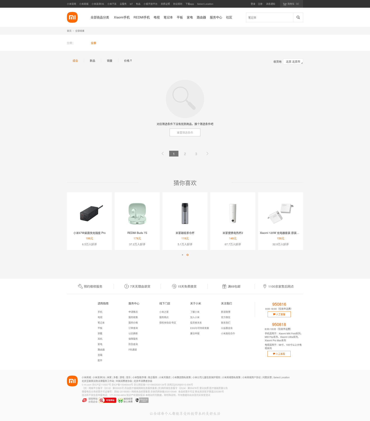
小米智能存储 (139, 377)
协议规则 (177, 3)
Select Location (205, 3)
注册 (260, 3)
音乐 (128, 377)
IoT (131, 3)
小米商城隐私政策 (231, 377)
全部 (93, 43)
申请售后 (133, 311)
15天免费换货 (187, 286)
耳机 (100, 338)
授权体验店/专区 (167, 322)
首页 (69, 30)
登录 (253, 3)
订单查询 (133, 328)
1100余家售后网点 (281, 286)
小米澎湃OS (98, 3)
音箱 (100, 355)
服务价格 (133, 322)
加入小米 (194, 317)
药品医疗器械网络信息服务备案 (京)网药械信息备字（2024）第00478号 (161, 388)
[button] (182, 255)
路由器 (101, 349)
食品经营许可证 (186, 391)
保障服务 (133, 338)
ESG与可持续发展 (199, 328)
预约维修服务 (93, 286)
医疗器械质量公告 (218, 388)
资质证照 (165, 3)
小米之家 (164, 311)
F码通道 (133, 349)
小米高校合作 (228, 333)
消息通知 (270, 3)
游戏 (122, 377)
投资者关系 (196, 322)
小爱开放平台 (150, 3)
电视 (100, 317)
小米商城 (83, 3)
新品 (92, 60)
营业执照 (204, 388)
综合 (75, 60)
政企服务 (152, 377)
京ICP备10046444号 (122, 384)
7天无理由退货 (140, 286)
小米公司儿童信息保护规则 (206, 377)
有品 (138, 3)
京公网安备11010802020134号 (150, 384)
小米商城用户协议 (251, 377)
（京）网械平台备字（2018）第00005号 (103, 388)
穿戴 (100, 333)
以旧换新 (133, 333)
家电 (100, 344)
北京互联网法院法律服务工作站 (98, 380)
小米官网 (71, 3)
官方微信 (225, 317)
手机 (100, 311)
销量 (109, 60)
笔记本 (101, 322)
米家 (109, 377)
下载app (189, 5)
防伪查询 (133, 344)
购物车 (294, 3)
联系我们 (225, 322)
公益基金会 (227, 328)
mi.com (88, 384)
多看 (115, 377)
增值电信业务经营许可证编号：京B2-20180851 (106, 391)
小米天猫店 (165, 377)
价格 (128, 60)
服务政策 (133, 317)
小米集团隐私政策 (181, 377)
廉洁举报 (194, 333)
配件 (100, 360)
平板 (100, 328)
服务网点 (164, 317)
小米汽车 (112, 3)
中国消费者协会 (124, 380)
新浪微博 (225, 311)
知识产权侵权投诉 (135, 395)
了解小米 (194, 311)
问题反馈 (267, 377)
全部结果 (79, 30)
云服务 (123, 3)
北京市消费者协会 (143, 380)
